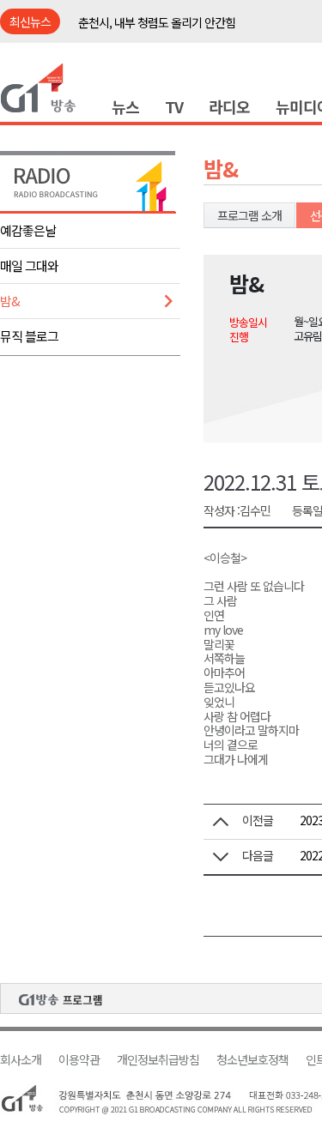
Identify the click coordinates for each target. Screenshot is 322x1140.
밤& (10, 301)
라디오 (229, 106)
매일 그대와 (29, 265)
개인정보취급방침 (158, 1060)
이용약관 (79, 1060)
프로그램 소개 (249, 215)
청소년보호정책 (252, 1060)
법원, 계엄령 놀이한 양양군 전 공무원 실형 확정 (186, 34)
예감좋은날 (28, 230)
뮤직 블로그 (29, 336)
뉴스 (125, 106)
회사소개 (20, 1060)
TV (174, 106)
